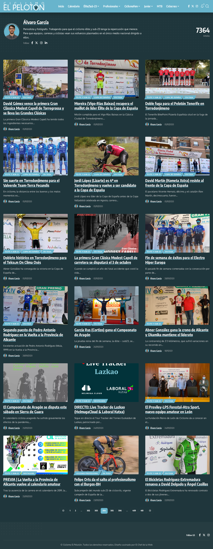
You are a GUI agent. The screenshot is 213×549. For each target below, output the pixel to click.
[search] (207, 6)
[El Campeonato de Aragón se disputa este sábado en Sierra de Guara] (35, 382)
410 (142, 510)
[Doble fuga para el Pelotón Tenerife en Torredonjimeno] (177, 79)
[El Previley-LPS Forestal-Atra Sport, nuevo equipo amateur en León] (177, 382)
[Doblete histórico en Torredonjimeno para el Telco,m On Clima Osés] (35, 233)
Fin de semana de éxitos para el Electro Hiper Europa (175, 260)
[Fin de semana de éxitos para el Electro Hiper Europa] (177, 233)
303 (96, 510)
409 (134, 510)
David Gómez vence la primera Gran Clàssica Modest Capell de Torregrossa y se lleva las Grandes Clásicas (33, 108)
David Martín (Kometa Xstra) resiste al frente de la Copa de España (174, 183)
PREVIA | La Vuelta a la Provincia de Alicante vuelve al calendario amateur (31, 481)
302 (88, 510)
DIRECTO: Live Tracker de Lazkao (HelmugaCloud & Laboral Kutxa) (99, 409)
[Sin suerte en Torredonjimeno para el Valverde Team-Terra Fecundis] (35, 156)
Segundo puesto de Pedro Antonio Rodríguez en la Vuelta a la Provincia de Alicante (33, 334)
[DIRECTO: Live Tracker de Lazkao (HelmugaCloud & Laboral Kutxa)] (106, 382)
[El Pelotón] (25, 7)
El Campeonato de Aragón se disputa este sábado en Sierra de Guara (35, 409)
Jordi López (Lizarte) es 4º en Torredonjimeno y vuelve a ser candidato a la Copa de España (105, 185)
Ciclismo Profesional (87, 473)
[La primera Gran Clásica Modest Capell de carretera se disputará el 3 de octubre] (106, 233)
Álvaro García (14, 129)
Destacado (99, 401)
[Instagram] (197, 6)
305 (112, 510)
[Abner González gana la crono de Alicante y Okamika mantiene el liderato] (177, 305)
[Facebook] (189, 6)
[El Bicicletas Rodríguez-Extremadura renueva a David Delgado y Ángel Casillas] (177, 455)
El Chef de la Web (144, 544)
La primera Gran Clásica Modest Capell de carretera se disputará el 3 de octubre (105, 260)
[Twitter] (193, 6)
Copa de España (102, 97)
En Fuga (27, 97)
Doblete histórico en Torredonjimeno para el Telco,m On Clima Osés (35, 260)
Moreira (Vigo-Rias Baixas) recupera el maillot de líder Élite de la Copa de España (106, 106)
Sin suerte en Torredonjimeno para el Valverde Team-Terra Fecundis (31, 183)
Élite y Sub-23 (12, 97)
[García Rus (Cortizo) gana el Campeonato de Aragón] (106, 305)
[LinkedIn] (46, 43)
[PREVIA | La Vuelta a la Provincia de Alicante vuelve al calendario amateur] (35, 455)
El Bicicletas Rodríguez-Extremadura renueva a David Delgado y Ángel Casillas (176, 481)
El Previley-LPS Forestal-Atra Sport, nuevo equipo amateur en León (172, 409)
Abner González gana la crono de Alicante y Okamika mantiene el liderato (177, 332)
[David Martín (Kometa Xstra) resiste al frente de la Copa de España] (177, 156)
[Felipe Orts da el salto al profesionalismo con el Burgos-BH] (106, 455)
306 (120, 510)
